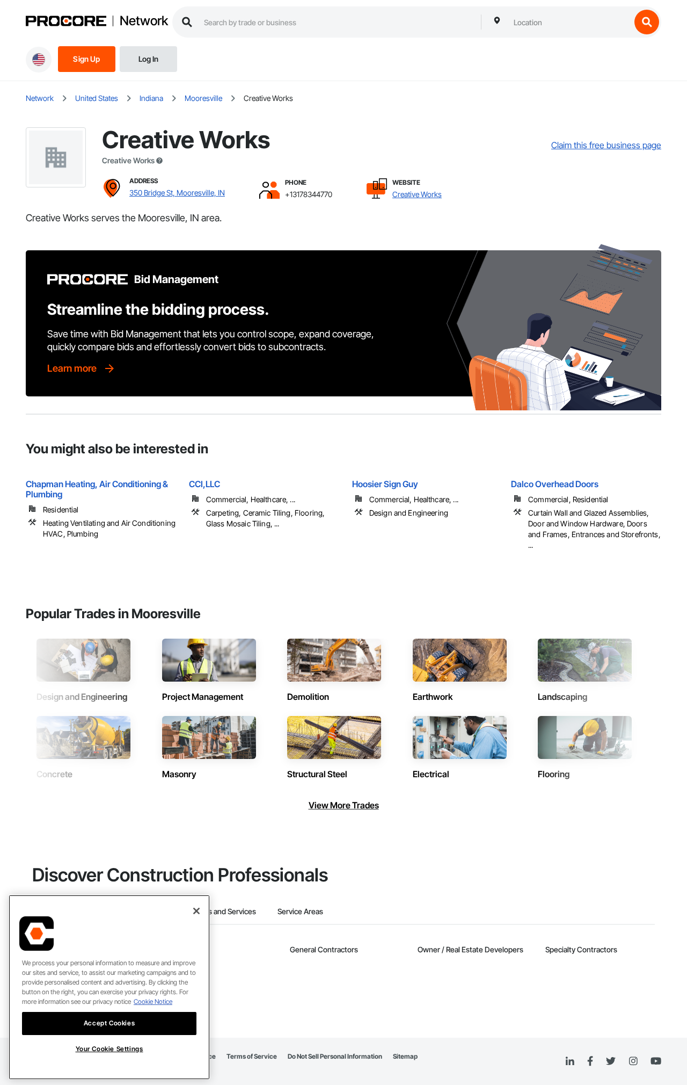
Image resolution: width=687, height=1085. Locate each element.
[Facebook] (590, 1061)
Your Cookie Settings (109, 1049)
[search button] (646, 22)
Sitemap (405, 1056)
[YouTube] (656, 1061)
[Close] (196, 911)
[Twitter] (611, 1061)
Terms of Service (251, 1056)
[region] (109, 987)
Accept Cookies (109, 1023)
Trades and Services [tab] (222, 911)
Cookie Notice (153, 1001)
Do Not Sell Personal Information (335, 1056)
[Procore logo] (66, 22)
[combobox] (569, 22)
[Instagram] (633, 1062)
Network (144, 21)
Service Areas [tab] (300, 911)
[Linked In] (570, 1061)
